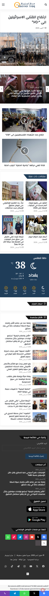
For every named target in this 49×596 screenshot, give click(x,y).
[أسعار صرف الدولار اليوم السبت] (36, 224)
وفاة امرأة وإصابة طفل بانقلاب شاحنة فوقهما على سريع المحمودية (19, 379)
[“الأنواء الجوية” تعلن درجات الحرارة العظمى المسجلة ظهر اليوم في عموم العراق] (40, 355)
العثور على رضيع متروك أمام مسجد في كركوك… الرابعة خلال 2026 (37, 205)
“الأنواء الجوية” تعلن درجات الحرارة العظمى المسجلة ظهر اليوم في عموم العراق (17, 353)
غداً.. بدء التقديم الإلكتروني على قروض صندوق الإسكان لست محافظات (13, 205)
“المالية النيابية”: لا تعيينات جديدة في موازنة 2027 (18, 390)
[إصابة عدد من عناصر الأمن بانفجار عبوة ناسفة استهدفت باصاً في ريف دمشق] (40, 327)
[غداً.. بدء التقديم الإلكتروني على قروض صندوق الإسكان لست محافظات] (13, 190)
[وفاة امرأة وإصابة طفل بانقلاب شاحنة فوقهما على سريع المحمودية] (40, 380)
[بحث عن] (45, 6)
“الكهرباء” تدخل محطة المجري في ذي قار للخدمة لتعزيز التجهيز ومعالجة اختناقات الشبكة (17, 416)
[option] (24, 89)
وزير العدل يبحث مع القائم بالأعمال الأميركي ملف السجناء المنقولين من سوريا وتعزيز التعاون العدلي (17, 366)
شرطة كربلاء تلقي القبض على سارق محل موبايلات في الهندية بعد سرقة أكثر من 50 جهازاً (13, 240)
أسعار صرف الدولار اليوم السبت (38, 238)
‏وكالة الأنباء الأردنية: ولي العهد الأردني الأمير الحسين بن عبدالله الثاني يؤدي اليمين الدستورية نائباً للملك (25, 93)
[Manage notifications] (43, 590)
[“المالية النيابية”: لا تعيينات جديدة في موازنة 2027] (40, 393)
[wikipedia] (38, 543)
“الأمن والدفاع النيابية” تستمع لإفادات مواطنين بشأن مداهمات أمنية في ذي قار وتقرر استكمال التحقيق (18, 340)
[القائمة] (3, 6)
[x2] (44, 543)
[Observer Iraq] (24, 5)
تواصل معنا (13, 559)
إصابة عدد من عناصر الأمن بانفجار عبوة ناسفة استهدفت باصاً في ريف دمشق (17, 325)
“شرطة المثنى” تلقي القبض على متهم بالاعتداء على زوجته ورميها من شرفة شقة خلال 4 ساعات (18, 403)
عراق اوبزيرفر (9, 555)
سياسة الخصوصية (33, 559)
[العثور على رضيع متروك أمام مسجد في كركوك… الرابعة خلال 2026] (36, 190)
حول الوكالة (22, 559)
